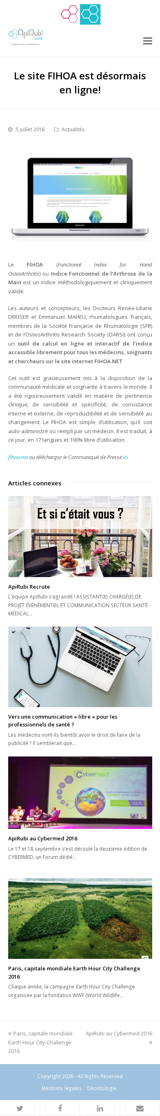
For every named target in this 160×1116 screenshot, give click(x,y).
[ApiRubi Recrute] (80, 537)
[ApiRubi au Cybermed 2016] (80, 792)
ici (125, 457)
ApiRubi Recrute (29, 586)
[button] (20, 1108)
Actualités (73, 129)
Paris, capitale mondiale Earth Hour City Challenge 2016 (40, 1042)
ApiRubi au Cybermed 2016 (42, 838)
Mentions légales (61, 1088)
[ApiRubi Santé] (90, 14)
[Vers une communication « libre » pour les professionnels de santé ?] (80, 666)
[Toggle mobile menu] (147, 40)
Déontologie (102, 1088)
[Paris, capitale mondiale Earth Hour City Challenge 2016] (80, 918)
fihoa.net (18, 457)
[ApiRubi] (69, 14)
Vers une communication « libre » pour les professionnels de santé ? (62, 721)
